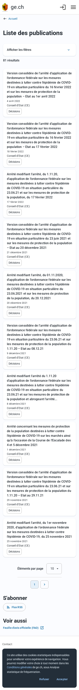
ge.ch (17, 7)
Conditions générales (19, 667)
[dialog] (39, 668)
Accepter (62, 679)
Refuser (44, 679)
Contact (7, 644)
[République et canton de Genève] (5, 7)
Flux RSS (14, 607)
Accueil (12, 18)
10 (54, 569)
